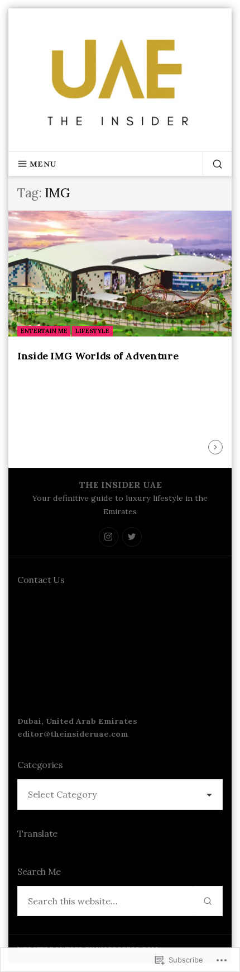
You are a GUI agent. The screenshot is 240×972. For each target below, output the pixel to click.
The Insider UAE (120, 484)
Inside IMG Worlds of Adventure (97, 355)
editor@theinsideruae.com (72, 734)
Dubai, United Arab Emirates (77, 721)
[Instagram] (108, 537)
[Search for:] (105, 901)
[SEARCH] (213, 163)
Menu (43, 164)
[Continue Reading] (215, 447)
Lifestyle (92, 331)
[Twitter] (132, 537)
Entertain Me (44, 331)
